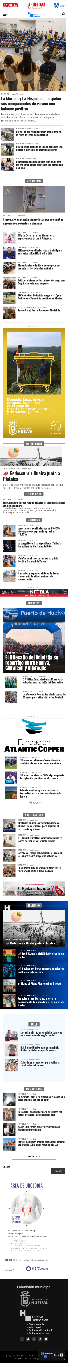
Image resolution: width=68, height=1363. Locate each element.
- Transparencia (35, 1324)
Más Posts (34, 1156)
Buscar (6, 1167)
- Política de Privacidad (39, 1330)
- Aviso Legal (34, 1327)
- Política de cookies (38, 1333)
